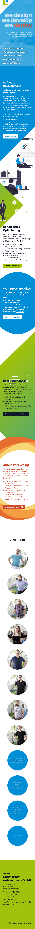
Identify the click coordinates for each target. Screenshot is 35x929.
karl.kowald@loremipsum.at (17, 560)
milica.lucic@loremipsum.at (17, 813)
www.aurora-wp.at (12, 507)
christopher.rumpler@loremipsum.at (17, 711)
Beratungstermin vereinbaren (15, 414)
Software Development (13, 48)
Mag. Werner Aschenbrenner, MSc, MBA (17, 584)
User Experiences (11, 59)
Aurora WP (20, 311)
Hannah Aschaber (17, 760)
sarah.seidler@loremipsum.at (17, 637)
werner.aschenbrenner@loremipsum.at (17, 586)
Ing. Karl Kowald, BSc (17, 559)
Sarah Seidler (17, 635)
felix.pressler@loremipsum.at (17, 737)
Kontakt (29, 3)
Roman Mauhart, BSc (17, 659)
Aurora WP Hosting (11, 63)
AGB (9, 923)
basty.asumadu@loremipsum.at (17, 788)
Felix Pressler (17, 735)
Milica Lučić (17, 811)
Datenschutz (17, 923)
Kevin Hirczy (17, 685)
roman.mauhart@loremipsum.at (17, 661)
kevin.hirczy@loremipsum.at (17, 686)
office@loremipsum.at (11, 889)
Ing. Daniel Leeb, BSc (17, 609)
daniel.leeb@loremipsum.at (17, 611)
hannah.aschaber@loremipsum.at (17, 762)
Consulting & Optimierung (15, 52)
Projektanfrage (10, 136)
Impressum (28, 923)
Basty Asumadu (17, 786)
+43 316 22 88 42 (9, 886)
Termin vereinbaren (12, 266)
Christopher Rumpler (17, 710)
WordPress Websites (12, 56)
